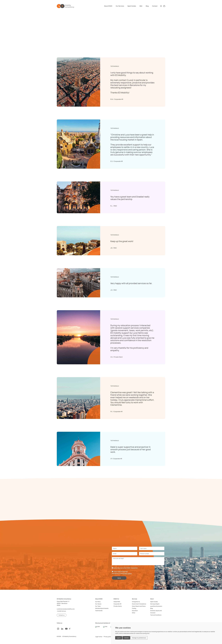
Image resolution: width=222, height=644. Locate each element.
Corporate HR (117, 604)
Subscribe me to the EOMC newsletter (125, 568)
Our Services (120, 6)
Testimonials (98, 610)
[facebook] (71, 629)
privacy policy (127, 573)
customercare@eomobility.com (66, 609)
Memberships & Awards (101, 608)
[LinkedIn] (63, 629)
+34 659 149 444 (61, 611)
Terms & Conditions (155, 615)
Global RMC (117, 602)
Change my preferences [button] (139, 638)
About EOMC (108, 6)
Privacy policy (108, 636)
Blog (147, 6)
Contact (154, 6)
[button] (61, 615)
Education (135, 610)
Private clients (118, 606)
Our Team (98, 606)
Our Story (98, 602)
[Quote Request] (164, 6)
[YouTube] (67, 629)
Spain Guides (131, 6)
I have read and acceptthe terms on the (122, 572)
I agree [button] (119, 638)
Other (133, 613)
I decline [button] (126, 638)
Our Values (98, 604)
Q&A (140, 6)
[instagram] (59, 628)
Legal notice (98, 636)
